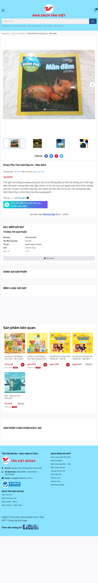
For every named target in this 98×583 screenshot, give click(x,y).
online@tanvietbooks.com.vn (22, 478)
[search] (93, 21)
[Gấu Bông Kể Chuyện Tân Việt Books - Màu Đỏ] (60, 343)
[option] (49, 84)
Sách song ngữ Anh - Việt (61, 464)
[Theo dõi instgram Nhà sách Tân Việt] (36, 527)
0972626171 (32, 472)
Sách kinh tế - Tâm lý (10, 502)
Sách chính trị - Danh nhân (12, 505)
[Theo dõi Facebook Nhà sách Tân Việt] (25, 527)
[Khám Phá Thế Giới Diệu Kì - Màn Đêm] (49, 84)
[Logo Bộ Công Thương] (11, 484)
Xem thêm (50, 258)
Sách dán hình (56, 474)
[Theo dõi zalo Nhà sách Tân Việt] (31, 527)
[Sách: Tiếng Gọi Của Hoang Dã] (15, 382)
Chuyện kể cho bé (58, 471)
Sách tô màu (55, 481)
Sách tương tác (56, 460)
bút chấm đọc (6, 26)
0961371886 (21, 472)
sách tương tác (48, 26)
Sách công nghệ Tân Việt (60, 457)
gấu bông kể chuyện (19, 26)
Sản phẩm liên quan (19, 328)
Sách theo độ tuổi (57, 485)
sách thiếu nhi (58, 26)
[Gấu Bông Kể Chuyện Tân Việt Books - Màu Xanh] (82, 343)
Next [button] (92, 84)
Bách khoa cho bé (58, 467)
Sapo (24, 520)
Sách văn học (7, 495)
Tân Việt (17, 172)
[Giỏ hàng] (94, 10)
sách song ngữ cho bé (35, 26)
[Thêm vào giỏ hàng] (22, 364)
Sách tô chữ (55, 478)
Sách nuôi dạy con (9, 498)
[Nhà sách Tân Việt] (49, 10)
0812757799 (49, 214)
